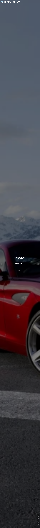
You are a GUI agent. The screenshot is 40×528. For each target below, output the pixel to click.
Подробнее (20, 270)
